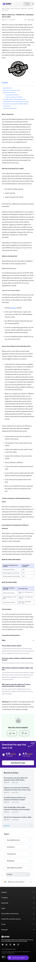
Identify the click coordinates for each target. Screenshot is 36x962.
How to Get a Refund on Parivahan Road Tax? (14, 99)
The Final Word (6, 106)
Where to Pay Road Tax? (9, 92)
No (26, 733)
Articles (8, 8)
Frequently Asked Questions (10, 108)
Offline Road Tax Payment (12, 95)
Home (3, 8)
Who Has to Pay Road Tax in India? (11, 90)
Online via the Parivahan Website (14, 97)
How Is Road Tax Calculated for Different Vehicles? (15, 104)
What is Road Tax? (7, 88)
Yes (13, 733)
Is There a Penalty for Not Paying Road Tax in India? (16, 101)
